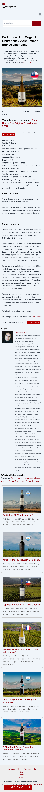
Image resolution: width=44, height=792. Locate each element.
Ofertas (14, 478)
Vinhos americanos (25, 478)
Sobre (22, 772)
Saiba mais (27, 62)
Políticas (22, 777)
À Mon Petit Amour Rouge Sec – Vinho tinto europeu (19, 748)
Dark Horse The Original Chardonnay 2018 (20, 123)
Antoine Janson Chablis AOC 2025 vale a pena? (21, 650)
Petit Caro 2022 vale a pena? (18, 515)
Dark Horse (36, 317)
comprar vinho (18, 787)
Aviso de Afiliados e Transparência (22, 769)
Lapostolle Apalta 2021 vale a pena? (21, 604)
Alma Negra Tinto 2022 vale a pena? (21, 560)
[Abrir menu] (40, 14)
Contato (22, 775)
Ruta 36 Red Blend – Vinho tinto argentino (19, 700)
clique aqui (8, 135)
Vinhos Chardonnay (16, 481)
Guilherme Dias (21, 333)
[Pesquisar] (36, 23)
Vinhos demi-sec (32, 481)
